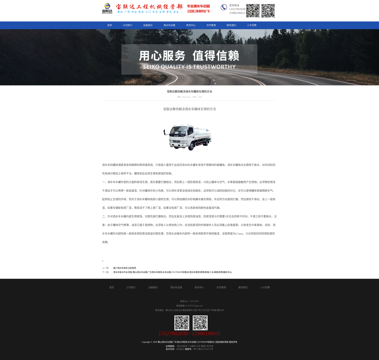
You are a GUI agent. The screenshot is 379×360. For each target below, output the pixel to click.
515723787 (194, 301)
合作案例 (211, 25)
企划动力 (180, 349)
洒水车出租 (169, 25)
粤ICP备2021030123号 (203, 349)
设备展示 (148, 25)
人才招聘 (251, 25)
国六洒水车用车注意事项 (124, 268)
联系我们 (231, 25)
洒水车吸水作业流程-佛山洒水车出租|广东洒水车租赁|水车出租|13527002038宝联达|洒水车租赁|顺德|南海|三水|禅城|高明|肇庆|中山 (172, 272)
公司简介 (127, 25)
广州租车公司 (194, 346)
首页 (109, 25)
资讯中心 (191, 25)
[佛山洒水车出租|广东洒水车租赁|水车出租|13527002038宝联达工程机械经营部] (156, 11)
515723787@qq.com (194, 306)
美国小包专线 (207, 346)
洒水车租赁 (182, 346)
